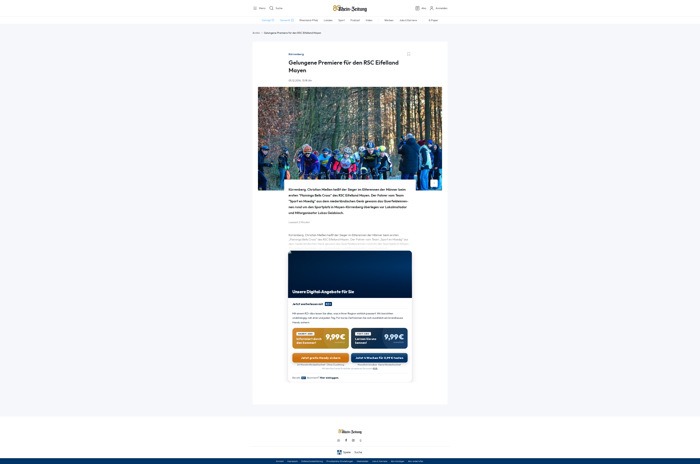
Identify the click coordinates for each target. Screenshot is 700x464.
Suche (279, 8)
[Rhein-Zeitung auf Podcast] (360, 440)
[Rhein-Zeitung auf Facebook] (346, 440)
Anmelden (442, 8)
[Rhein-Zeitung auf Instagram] (353, 440)
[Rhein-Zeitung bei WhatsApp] (339, 440)
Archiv (256, 32)
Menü (262, 8)
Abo (423, 8)
